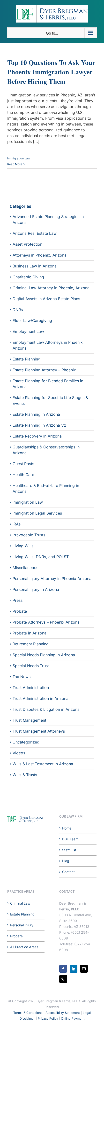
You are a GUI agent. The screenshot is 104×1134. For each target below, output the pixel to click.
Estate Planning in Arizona (36, 414)
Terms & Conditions (28, 1013)
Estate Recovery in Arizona (37, 436)
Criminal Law (20, 903)
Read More (14, 164)
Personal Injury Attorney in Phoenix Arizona (52, 578)
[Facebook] (63, 969)
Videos (19, 753)
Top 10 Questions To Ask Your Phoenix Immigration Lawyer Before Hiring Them (51, 71)
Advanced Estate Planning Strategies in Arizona (48, 219)
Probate (20, 611)
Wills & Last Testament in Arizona (43, 763)
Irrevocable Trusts (29, 534)
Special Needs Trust (31, 665)
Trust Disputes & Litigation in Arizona (46, 709)
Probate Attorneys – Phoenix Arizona (46, 622)
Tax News (21, 676)
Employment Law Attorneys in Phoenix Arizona (48, 345)
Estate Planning (26, 359)
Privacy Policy (48, 1018)
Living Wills (23, 545)
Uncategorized (26, 742)
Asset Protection (27, 244)
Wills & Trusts (25, 774)
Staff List (69, 850)
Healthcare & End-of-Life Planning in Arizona (46, 488)
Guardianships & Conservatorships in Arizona (46, 450)
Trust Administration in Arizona (40, 698)
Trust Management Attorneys (39, 731)
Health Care (23, 474)
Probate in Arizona (29, 633)
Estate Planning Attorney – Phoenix (44, 370)
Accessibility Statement (62, 1013)
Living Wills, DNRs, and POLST (41, 556)
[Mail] (84, 969)
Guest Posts (23, 463)
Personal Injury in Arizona (36, 589)
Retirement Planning (31, 643)
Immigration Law (18, 158)
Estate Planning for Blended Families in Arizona (48, 383)
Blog (65, 861)
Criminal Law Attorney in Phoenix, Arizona (51, 287)
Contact (68, 872)
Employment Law (28, 331)
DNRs (18, 309)
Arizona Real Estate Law (35, 233)
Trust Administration (31, 687)
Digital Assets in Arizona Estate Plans (46, 298)
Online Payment (72, 1018)
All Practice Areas (24, 947)
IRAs (17, 524)
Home (66, 828)
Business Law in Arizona (35, 266)
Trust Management (29, 720)
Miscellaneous (25, 567)
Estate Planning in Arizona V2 (39, 425)
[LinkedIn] (73, 969)
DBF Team (70, 839)
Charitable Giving (28, 276)
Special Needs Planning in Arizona (44, 654)
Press (17, 600)
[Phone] (63, 979)
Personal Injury (21, 925)
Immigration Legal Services (37, 513)
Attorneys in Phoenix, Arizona (40, 255)
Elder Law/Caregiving (32, 320)
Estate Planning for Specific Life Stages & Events (50, 400)
